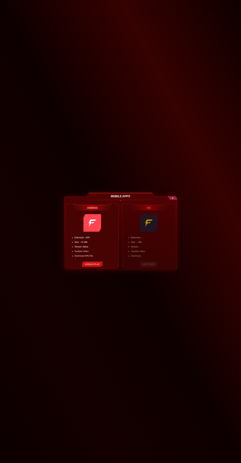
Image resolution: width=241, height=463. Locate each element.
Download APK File (83, 256)
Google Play (92, 264)
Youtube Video (81, 251)
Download (136, 256)
